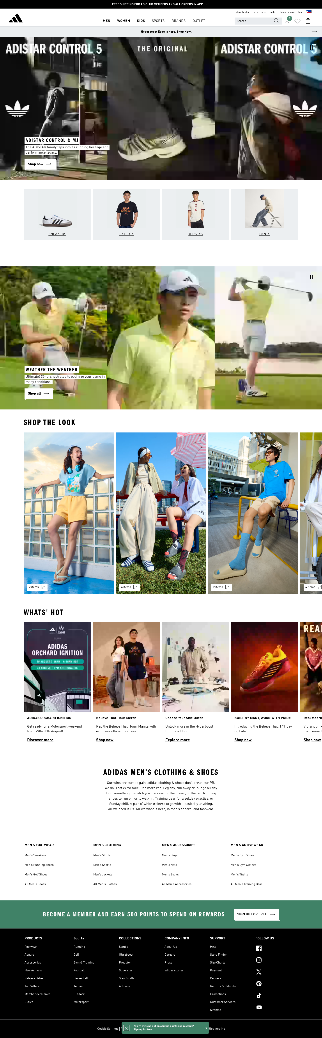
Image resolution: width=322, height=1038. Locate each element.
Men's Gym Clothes (243, 864)
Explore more (177, 740)
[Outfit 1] (69, 513)
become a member (291, 12)
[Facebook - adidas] (276, 949)
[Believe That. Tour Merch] (126, 684)
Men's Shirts (101, 855)
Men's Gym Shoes (242, 855)
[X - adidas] (276, 972)
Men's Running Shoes (39, 864)
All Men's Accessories (176, 884)
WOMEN (123, 21)
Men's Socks (170, 874)
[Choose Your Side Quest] (195, 684)
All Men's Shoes (35, 884)
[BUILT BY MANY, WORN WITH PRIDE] (264, 684)
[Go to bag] (308, 21)
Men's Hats (169, 864)
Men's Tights (239, 874)
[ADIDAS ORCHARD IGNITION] (57, 684)
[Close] (126, 1028)
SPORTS (158, 21)
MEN (106, 21)
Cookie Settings (108, 1028)
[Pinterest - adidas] (276, 984)
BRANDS (179, 21)
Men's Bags (169, 855)
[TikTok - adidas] (276, 996)
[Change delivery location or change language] (308, 12)
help (255, 12)
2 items (34, 587)
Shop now (104, 740)
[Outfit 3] (253, 513)
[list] (161, 515)
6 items (126, 587)
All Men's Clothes (105, 884)
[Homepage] (16, 19)
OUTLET (199, 21)
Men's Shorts (102, 864)
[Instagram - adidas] (276, 961)
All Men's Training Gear (246, 884)
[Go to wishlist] (297, 21)
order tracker (269, 12)
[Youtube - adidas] (276, 1008)
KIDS (141, 21)
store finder (242, 12)
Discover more (40, 740)
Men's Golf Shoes (36, 874)
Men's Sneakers (35, 855)
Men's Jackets (102, 874)
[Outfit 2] (161, 513)
